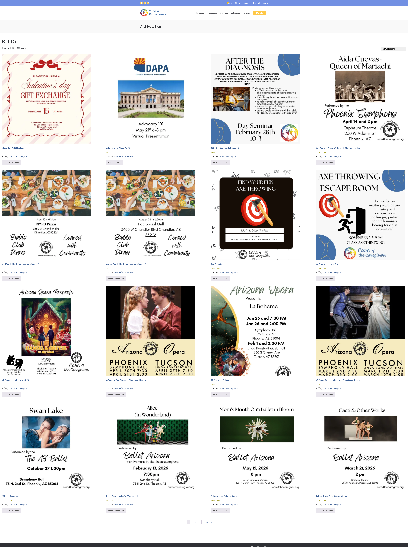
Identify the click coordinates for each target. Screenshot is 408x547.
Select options (11, 162)
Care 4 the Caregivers (153, 12)
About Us (200, 13)
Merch (246, 3)
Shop (237, 3)
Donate (259, 13)
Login (261, 3)
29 (207, 522)
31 (215, 522)
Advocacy (235, 13)
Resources (212, 13)
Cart (230, 3)
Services (224, 13)
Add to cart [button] (114, 162)
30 (211, 522)
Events (247, 13)
